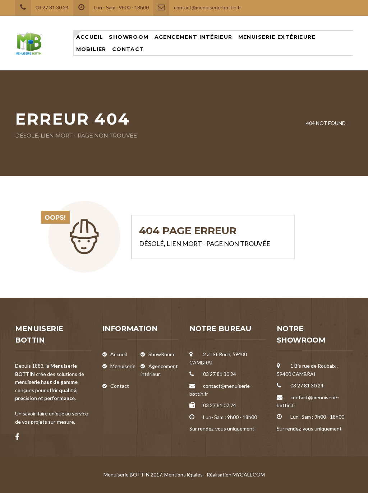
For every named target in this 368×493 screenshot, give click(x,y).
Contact (128, 49)
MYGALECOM (249, 474)
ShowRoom (128, 37)
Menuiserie (122, 366)
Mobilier (91, 49)
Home (290, 123)
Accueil (90, 37)
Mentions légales (183, 474)
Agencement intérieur (194, 37)
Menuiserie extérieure (277, 37)
